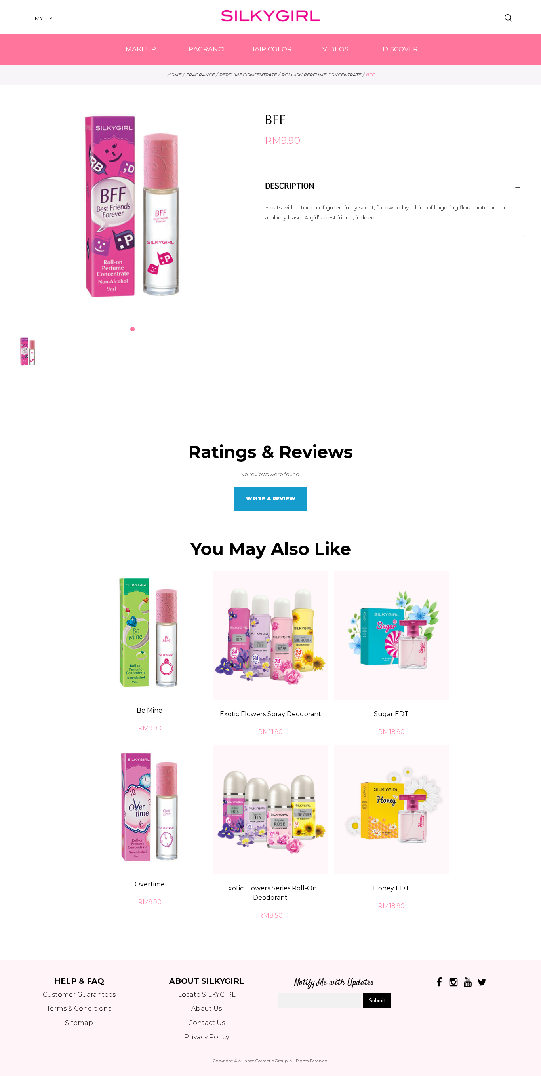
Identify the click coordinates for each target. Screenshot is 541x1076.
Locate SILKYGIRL (207, 994)
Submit (377, 1001)
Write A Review (270, 498)
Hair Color (270, 49)
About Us (206, 1008)
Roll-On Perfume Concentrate (321, 75)
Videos (335, 49)
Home (174, 75)
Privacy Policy (206, 1037)
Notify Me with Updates (334, 982)
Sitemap (79, 1023)
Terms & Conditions (79, 1008)
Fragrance (205, 49)
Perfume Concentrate (247, 75)
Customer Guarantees (79, 994)
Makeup (141, 49)
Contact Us (206, 1023)
